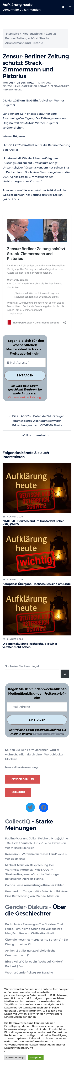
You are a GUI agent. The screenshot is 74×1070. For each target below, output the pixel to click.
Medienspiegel (33, 33)
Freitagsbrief (60, 86)
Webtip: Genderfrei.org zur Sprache (29, 972)
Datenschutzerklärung (24, 397)
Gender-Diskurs (23, 779)
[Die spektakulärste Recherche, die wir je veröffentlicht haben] (37, 610)
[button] (63, 7)
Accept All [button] (35, 1057)
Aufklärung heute (18, 5)
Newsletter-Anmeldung (21, 767)
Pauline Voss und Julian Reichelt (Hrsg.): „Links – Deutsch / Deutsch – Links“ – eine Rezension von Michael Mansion (37, 843)
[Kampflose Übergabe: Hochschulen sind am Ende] (37, 550)
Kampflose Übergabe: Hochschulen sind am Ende (37, 584)
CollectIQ (18, 792)
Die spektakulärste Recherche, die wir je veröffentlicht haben (30, 645)
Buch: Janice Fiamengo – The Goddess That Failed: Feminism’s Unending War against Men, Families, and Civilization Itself (34, 929)
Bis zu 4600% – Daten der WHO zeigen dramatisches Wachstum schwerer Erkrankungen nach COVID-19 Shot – (38, 420)
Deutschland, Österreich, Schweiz (26, 86)
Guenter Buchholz (21, 82)
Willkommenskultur (36, 435)
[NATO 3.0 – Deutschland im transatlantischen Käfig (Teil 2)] (37, 487)
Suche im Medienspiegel (22, 666)
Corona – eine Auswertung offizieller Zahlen (34, 885)
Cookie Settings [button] (15, 1057)
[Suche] (65, 674)
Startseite (12, 33)
